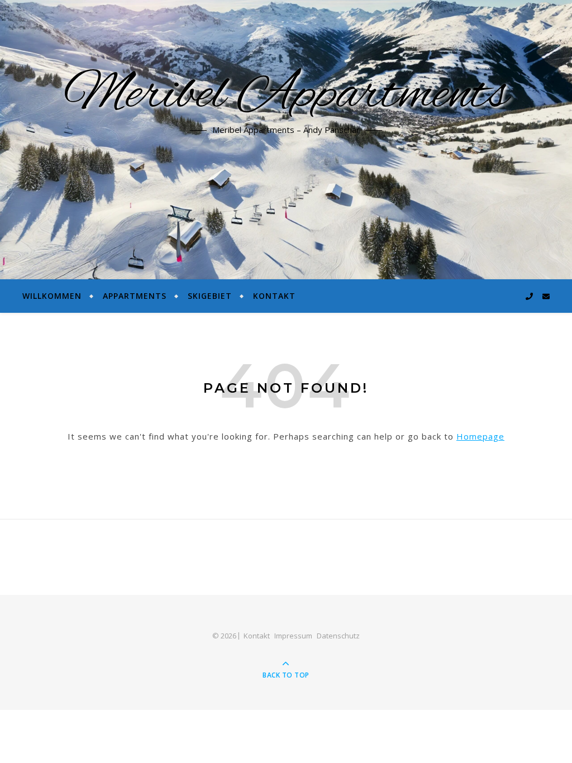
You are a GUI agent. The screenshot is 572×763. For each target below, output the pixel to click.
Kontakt (274, 295)
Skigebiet (210, 295)
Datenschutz (338, 636)
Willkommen (52, 295)
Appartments (134, 295)
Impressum (293, 636)
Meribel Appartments (286, 95)
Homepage (480, 436)
